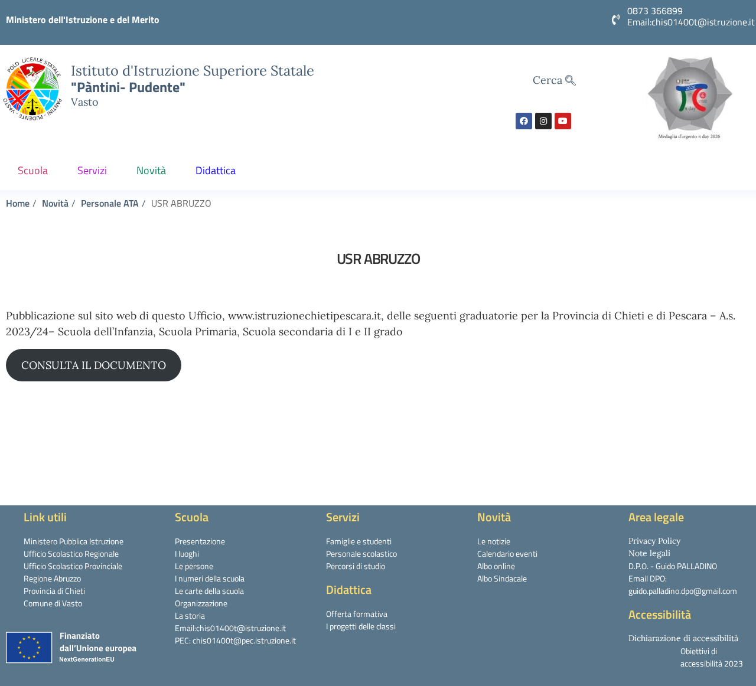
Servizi (92, 170)
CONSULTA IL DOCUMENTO (93, 365)
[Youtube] (563, 121)
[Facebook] (524, 121)
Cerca (549, 80)
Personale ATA (110, 203)
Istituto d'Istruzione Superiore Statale (192, 70)
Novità (151, 170)
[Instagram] (543, 121)
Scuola (33, 170)
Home (18, 203)
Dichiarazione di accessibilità (683, 638)
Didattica (215, 170)
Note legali (649, 553)
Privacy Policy (654, 540)
